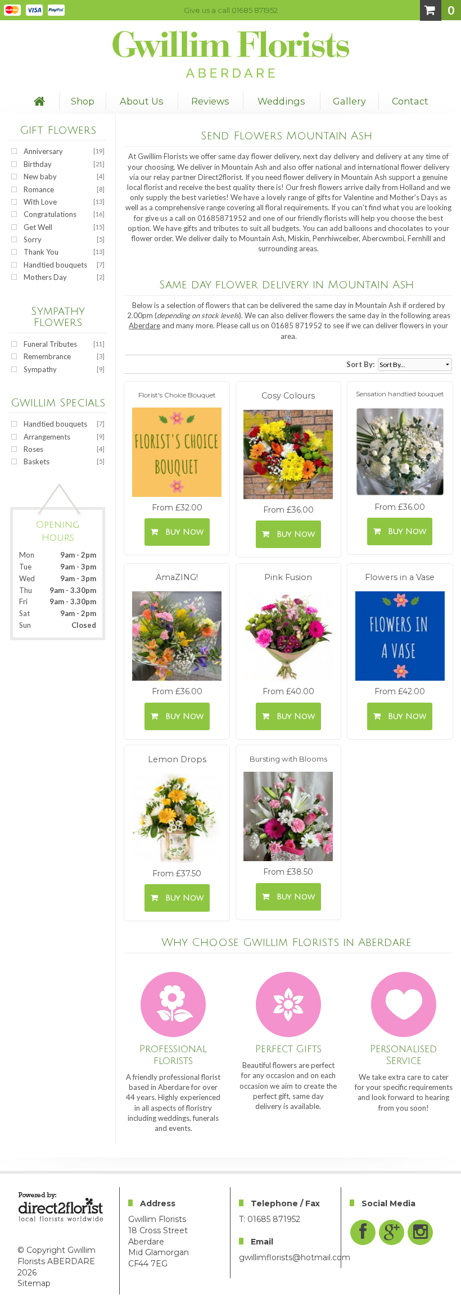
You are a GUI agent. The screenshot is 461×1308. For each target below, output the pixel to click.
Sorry (33, 239)
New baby (40, 176)
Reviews (210, 101)
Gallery (349, 101)
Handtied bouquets (55, 264)
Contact (410, 101)
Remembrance (47, 356)
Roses (33, 449)
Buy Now (182, 532)
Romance (39, 189)
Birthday (38, 164)
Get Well (38, 227)
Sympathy (40, 369)
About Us (142, 101)
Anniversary (43, 151)
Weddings (281, 101)
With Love (40, 201)
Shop (82, 101)
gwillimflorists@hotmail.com (294, 1257)
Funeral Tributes (50, 344)
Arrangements (47, 436)
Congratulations (50, 214)
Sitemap (34, 1283)
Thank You (41, 251)
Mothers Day (45, 277)
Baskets (36, 461)
